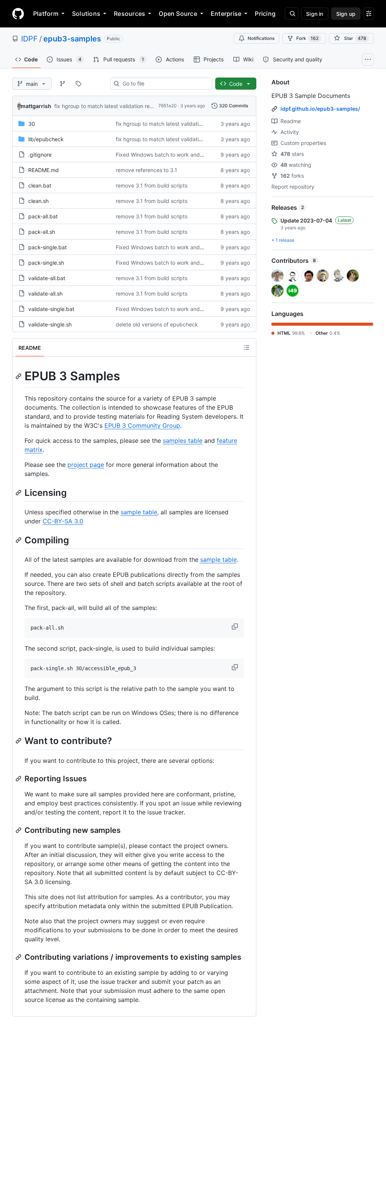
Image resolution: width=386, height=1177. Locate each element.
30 (31, 123)
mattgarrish (36, 106)
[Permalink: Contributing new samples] (19, 830)
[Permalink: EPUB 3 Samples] (19, 376)
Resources (129, 13)
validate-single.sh (50, 324)
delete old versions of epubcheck (157, 324)
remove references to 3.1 (146, 170)
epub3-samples (72, 38)
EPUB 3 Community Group (142, 425)
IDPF (29, 38)
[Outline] (246, 348)
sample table (139, 512)
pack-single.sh (46, 262)
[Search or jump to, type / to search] (291, 14)
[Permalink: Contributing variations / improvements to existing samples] (19, 957)
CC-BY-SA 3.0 (63, 521)
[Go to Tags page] (78, 84)
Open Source (178, 13)
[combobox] (164, 83)
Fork (307, 38)
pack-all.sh (41, 232)
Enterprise (226, 13)
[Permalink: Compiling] (19, 540)
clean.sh (38, 201)
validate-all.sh (45, 293)
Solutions (86, 13)
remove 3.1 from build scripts (151, 185)
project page (85, 464)
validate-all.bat (46, 278)
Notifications (261, 38)
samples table (182, 440)
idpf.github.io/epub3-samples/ (320, 108)
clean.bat (39, 185)
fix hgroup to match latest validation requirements (115, 106)
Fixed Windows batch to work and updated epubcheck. (184, 154)
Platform (45, 13)
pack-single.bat (47, 247)
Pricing (265, 13)
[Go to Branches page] (62, 84)
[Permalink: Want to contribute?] (19, 741)
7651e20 (167, 105)
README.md (43, 170)
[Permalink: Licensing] (19, 492)
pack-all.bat (43, 216)
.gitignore (40, 154)
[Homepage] (18, 14)
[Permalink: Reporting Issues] (19, 778)
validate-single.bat (51, 309)
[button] (235, 626)
